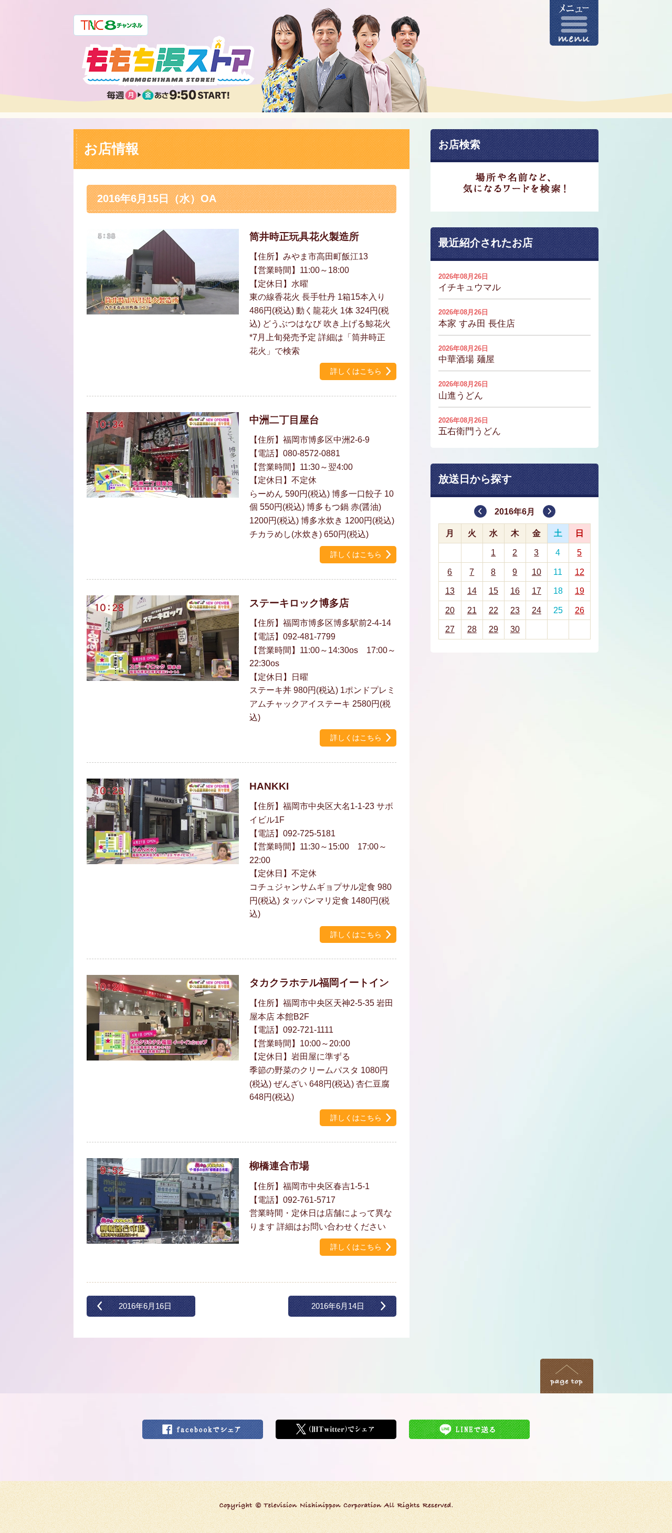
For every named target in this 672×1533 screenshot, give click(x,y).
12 (579, 572)
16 (515, 590)
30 (515, 629)
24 (536, 610)
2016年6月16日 (145, 1305)
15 (493, 590)
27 (450, 629)
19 (579, 590)
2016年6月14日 (337, 1305)
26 (579, 610)
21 (472, 610)
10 (536, 572)
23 (515, 610)
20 (450, 610)
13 (450, 590)
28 (472, 629)
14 (472, 590)
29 (493, 629)
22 (493, 610)
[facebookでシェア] (202, 1426)
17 (536, 590)
